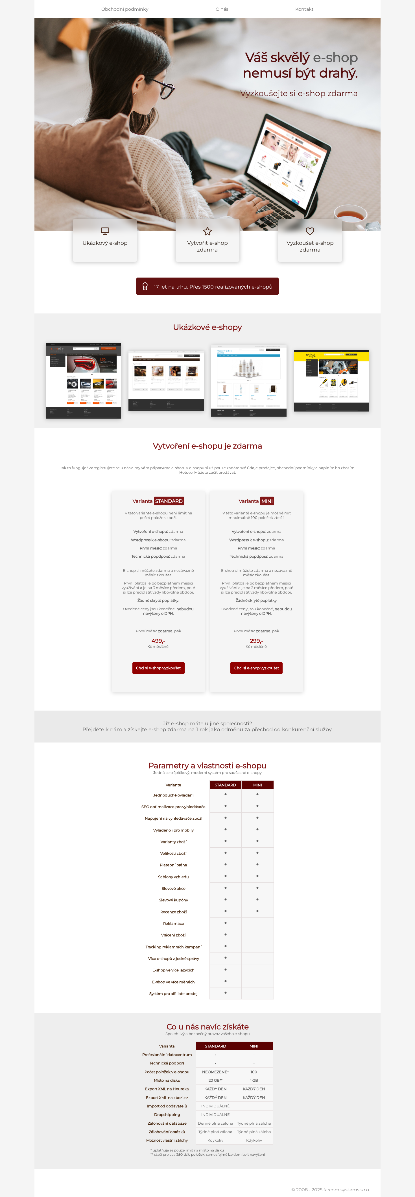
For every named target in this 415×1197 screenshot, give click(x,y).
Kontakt (304, 9)
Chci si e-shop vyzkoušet (158, 668)
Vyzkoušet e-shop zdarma (310, 246)
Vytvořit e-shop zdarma (207, 246)
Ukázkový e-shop (105, 242)
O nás (222, 9)
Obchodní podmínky (124, 9)
